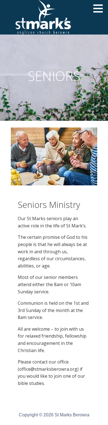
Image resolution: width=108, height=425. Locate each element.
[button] (100, 8)
